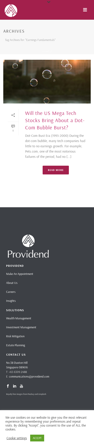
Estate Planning (15, 345)
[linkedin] (14, 386)
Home (45, 51)
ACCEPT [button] (37, 438)
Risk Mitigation (15, 336)
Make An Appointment (19, 274)
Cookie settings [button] (17, 438)
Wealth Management (18, 318)
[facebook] (8, 386)
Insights (11, 301)
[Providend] (2, 10)
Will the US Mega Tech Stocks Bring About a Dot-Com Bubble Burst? (55, 120)
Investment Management (21, 327)
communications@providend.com (29, 376)
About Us (11, 283)
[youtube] (21, 386)
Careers (11, 292)
